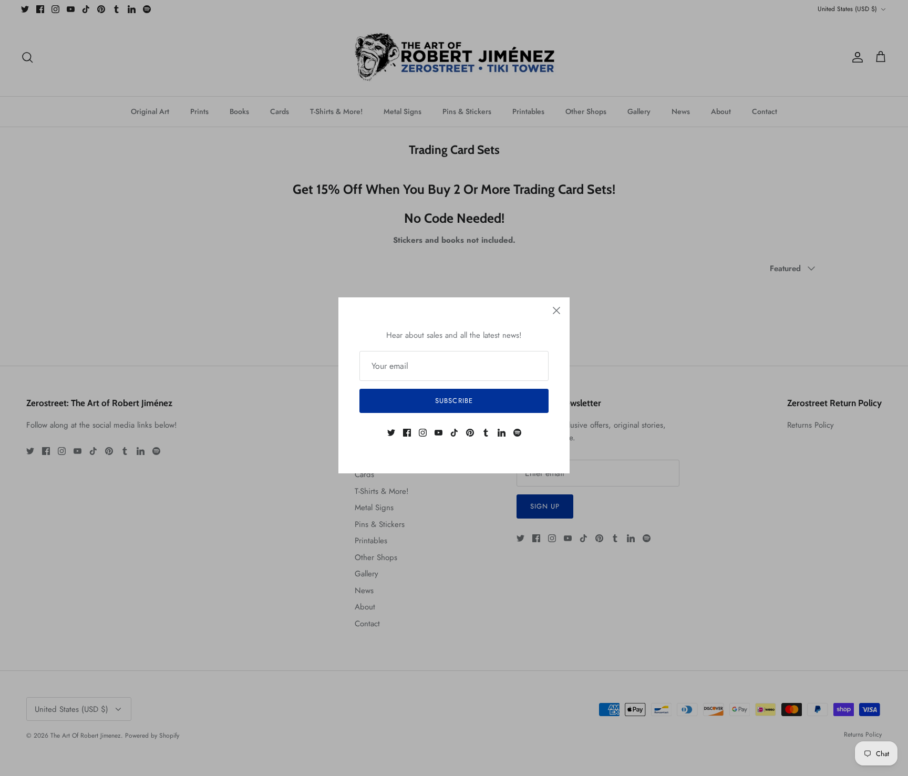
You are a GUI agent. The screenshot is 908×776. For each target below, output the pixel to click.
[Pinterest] (470, 433)
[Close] (556, 310)
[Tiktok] (454, 433)
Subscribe (453, 401)
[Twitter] (391, 433)
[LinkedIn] (501, 433)
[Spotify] (517, 433)
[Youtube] (438, 433)
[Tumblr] (486, 433)
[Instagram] (423, 433)
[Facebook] (407, 433)
